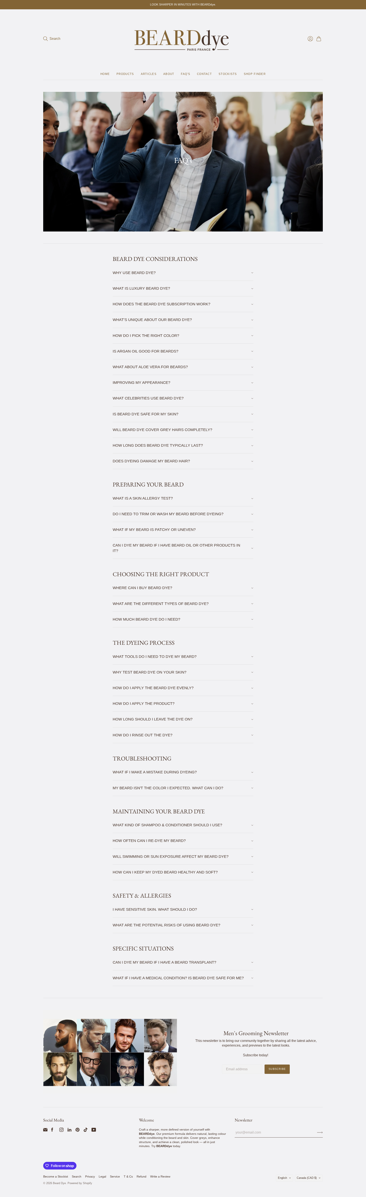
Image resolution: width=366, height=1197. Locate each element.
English (282, 1177)
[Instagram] (61, 1130)
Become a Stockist (55, 1176)
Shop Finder (255, 74)
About (168, 74)
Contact (204, 74)
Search (76, 1176)
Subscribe (277, 1069)
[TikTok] (85, 1130)
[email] (45, 1130)
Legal (102, 1176)
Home (105, 74)
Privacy (90, 1176)
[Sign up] (320, 1132)
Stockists (228, 74)
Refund (141, 1176)
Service (115, 1176)
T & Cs (128, 1176)
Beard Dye (59, 1183)
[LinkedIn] (69, 1130)
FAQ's (185, 74)
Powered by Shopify (80, 1183)
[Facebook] (52, 1130)
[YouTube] (94, 1130)
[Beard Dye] (183, 38)
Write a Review (160, 1176)
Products (125, 74)
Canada (307, 1177)
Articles (149, 74)
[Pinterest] (77, 1130)
